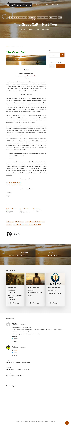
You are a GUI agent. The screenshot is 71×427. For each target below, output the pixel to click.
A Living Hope (10, 221)
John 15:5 (9, 224)
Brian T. (24, 29)
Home (7, 47)
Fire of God (53, 17)
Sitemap (53, 421)
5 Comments (45, 29)
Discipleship (32, 17)
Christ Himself (11, 290)
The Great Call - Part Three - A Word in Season (18, 369)
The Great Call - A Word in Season (15, 375)
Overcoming (58, 287)
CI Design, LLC (47, 421)
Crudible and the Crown (33, 287)
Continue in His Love (39, 221)
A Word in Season (19, 221)
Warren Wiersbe (52, 290)
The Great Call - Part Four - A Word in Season (18, 362)
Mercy (53, 287)
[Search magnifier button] (62, 55)
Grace (60, 17)
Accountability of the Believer (17, 17)
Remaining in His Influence (26, 224)
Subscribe (60, 66)
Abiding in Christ (29, 221)
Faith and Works (42, 17)
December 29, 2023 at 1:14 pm (18, 347)
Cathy (13, 346)
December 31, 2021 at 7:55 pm (18, 324)
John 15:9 (15, 224)
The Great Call (35, 20)
